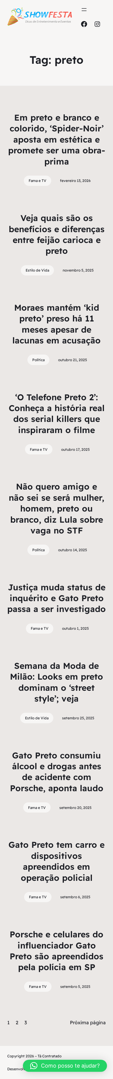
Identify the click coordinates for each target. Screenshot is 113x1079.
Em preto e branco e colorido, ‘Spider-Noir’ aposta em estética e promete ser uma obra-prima (56, 139)
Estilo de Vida (37, 270)
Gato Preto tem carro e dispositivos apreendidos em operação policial (56, 861)
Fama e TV (37, 180)
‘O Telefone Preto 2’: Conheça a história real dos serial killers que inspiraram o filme (57, 413)
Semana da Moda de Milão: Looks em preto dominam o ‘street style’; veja (56, 682)
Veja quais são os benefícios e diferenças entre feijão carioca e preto (57, 234)
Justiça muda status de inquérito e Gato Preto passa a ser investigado (56, 598)
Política (38, 360)
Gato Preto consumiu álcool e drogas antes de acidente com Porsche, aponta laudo (56, 771)
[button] (65, 1066)
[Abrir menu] (84, 9)
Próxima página (88, 1022)
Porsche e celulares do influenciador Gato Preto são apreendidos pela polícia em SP (56, 950)
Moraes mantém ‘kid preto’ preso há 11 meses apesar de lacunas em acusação (56, 324)
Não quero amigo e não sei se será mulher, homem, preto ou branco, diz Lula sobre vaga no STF (56, 508)
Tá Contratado (49, 1056)
